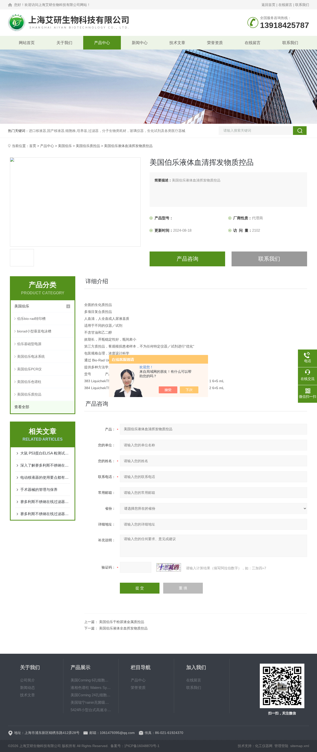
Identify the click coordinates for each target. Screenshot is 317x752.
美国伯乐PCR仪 (29, 369)
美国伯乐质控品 (88, 146)
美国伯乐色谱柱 (29, 382)
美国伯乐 (65, 146)
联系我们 (302, 5)
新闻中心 (140, 43)
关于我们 (64, 43)
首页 (32, 146)
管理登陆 (281, 746)
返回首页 (268, 5)
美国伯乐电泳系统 (31, 356)
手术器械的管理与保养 (38, 489)
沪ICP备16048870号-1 (141, 746)
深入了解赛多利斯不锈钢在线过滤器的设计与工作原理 (45, 465)
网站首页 (27, 43)
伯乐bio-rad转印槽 (31, 319)
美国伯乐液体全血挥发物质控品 (123, 628)
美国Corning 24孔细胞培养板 (91, 695)
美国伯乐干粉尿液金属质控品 (121, 622)
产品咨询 (187, 259)
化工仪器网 (263, 746)
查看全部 (21, 407)
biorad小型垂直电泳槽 (34, 331)
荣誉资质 (215, 43)
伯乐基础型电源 (29, 344)
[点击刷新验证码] (168, 567)
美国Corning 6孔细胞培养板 (91, 680)
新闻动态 (27, 687)
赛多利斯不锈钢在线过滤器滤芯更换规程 (45, 502)
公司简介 (27, 680)
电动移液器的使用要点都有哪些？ (45, 477)
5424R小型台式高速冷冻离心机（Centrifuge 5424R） (91, 710)
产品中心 (102, 43)
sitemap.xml (299, 746)
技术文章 (177, 43)
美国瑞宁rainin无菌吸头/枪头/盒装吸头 (91, 702)
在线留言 (285, 5)
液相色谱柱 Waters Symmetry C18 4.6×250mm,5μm (91, 687)
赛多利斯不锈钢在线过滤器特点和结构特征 (45, 514)
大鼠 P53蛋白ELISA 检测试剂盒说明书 (45, 453)
